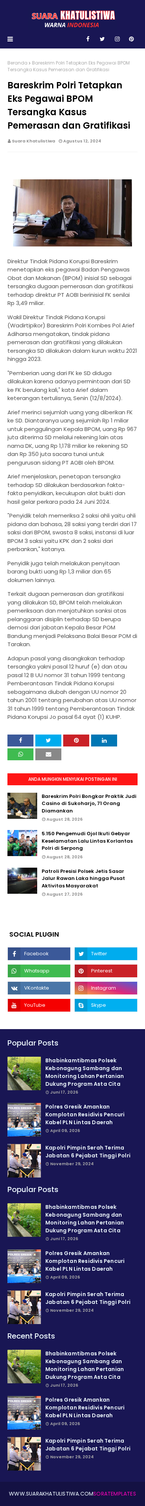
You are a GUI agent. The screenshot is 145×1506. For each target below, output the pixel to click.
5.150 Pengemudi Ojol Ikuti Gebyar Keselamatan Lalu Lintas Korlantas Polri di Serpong (87, 841)
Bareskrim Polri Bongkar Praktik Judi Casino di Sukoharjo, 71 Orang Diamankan (89, 803)
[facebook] (88, 39)
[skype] (106, 1005)
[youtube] (39, 1005)
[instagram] (117, 39)
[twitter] (102, 39)
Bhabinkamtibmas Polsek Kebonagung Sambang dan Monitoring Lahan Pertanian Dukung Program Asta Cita (84, 1072)
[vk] (39, 988)
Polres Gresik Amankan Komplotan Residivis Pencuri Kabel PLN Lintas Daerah (85, 1114)
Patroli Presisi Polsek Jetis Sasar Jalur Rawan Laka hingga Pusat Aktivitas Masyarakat (83, 878)
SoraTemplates (114, 1493)
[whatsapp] (39, 971)
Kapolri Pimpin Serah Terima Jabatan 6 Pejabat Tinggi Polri (87, 1151)
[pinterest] (131, 39)
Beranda (17, 63)
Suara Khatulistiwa (33, 141)
